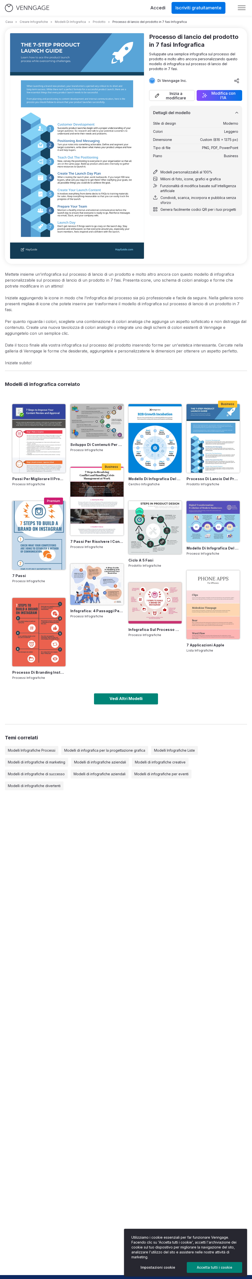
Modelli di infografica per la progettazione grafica (104, 750)
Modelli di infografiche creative (160, 762)
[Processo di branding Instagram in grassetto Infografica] (38, 632)
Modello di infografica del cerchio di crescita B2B (155, 479)
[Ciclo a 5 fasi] (155, 527)
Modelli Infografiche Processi (31, 750)
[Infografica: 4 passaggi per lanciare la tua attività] (97, 584)
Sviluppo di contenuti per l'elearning (97, 444)
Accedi (157, 7)
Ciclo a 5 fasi (140, 560)
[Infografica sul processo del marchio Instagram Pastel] (155, 603)
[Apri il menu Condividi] (236, 80)
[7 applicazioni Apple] (213, 604)
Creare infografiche (34, 22)
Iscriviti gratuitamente (198, 7)
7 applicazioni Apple (205, 645)
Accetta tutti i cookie (214, 1267)
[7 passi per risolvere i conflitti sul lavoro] (97, 501)
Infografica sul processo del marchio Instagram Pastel (155, 629)
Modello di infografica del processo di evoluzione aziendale (213, 548)
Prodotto (99, 22)
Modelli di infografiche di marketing (36, 762)
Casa (9, 22)
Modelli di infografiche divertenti (34, 786)
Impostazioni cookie (158, 1267)
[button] (172, 95)
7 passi (19, 576)
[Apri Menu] (241, 7)
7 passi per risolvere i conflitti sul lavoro (97, 541)
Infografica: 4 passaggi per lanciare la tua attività (97, 611)
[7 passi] (38, 535)
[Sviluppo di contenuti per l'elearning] (97, 421)
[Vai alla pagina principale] (27, 8)
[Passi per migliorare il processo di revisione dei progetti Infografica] (38, 438)
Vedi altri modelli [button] (126, 698)
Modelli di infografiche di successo (36, 774)
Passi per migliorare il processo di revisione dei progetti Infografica (38, 479)
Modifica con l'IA (223, 95)
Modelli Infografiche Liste (174, 750)
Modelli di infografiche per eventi (161, 774)
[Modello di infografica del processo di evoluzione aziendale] (213, 521)
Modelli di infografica (70, 22)
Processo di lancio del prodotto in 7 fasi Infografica (213, 479)
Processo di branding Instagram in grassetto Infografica (38, 672)
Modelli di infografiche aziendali (100, 762)
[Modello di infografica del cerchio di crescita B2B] (155, 438)
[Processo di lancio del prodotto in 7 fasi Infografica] (213, 438)
